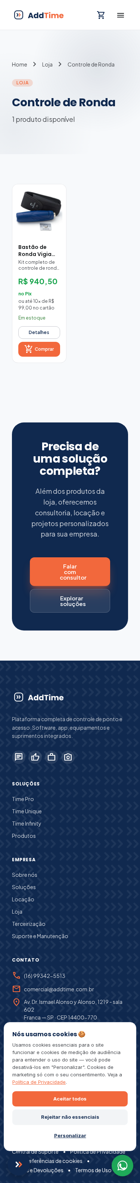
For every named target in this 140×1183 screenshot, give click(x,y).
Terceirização (29, 923)
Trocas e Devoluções (37, 1170)
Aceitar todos (70, 1099)
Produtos (24, 835)
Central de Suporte (35, 1151)
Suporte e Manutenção (40, 936)
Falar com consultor (73, 572)
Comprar (39, 349)
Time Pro (23, 798)
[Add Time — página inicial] (38, 697)
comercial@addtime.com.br (59, 989)
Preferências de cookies (53, 1160)
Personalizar (70, 1135)
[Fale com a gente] (18, 1164)
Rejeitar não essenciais (70, 1117)
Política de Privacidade (97, 1151)
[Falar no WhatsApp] (122, 1165)
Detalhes (39, 332)
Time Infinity (26, 823)
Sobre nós (24, 874)
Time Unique (27, 811)
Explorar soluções (73, 600)
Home (19, 64)
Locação (23, 899)
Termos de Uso (93, 1170)
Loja (47, 64)
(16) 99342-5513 (44, 975)
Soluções (24, 887)
